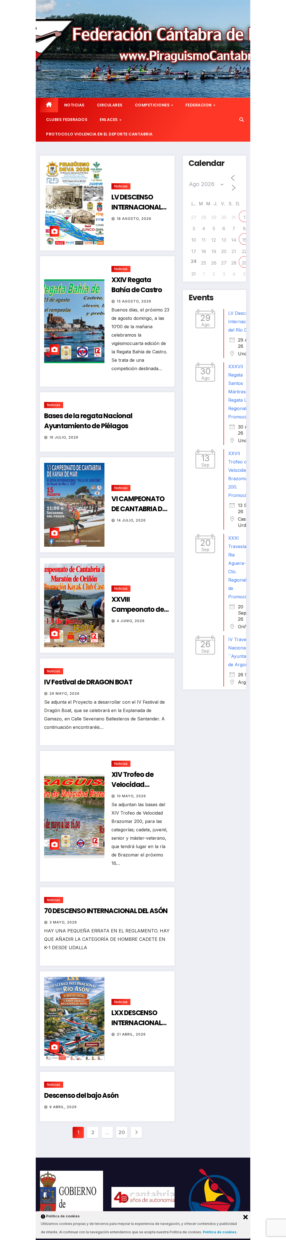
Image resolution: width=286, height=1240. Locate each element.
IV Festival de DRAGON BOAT (88, 682)
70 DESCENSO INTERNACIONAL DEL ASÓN (106, 910)
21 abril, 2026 (131, 1034)
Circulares (110, 105)
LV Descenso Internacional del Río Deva (242, 321)
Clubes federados (66, 119)
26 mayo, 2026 (64, 693)
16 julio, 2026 (63, 437)
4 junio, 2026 (131, 621)
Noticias (74, 105)
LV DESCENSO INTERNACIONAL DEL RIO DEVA (136, 207)
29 (244, 263)
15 (244, 240)
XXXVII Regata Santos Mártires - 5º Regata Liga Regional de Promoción (241, 392)
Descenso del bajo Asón (81, 1095)
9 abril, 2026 (63, 1107)
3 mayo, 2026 (63, 922)
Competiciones (153, 105)
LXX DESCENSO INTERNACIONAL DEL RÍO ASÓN (136, 1022)
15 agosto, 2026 (134, 301)
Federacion (199, 105)
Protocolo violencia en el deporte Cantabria (99, 134)
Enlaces (109, 119)
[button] (241, 119)
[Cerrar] (245, 1217)
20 (121, 1132)
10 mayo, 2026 (131, 796)
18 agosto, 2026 (134, 218)
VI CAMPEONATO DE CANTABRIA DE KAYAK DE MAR (138, 508)
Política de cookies (220, 1232)
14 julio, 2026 (131, 520)
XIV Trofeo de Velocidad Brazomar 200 (133, 784)
